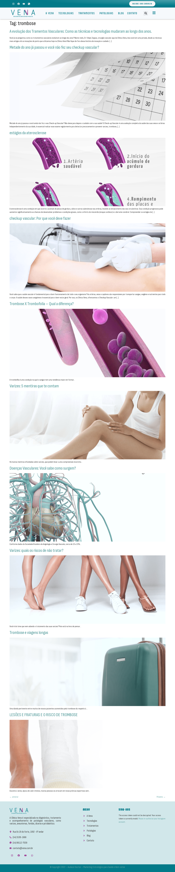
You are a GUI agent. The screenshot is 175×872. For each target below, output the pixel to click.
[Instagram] (13, 3)
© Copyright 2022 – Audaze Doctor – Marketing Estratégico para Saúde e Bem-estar (87, 867)
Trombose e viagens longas (29, 632)
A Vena (50, 13)
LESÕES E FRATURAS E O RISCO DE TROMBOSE (44, 715)
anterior (14, 797)
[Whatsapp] (32, 855)
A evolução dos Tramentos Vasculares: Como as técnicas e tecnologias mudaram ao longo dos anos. (81, 31)
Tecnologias (66, 13)
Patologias (106, 13)
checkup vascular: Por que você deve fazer (40, 218)
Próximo (161, 797)
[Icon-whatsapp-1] (29, 3)
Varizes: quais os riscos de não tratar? (36, 550)
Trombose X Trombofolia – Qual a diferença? (42, 303)
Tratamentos (86, 13)
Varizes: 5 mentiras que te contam (34, 386)
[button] (145, 13)
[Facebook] (18, 3)
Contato (132, 13)
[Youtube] (23, 3)
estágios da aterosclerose (28, 133)
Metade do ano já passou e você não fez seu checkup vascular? (54, 47)
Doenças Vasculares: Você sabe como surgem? (43, 468)
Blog (121, 13)
